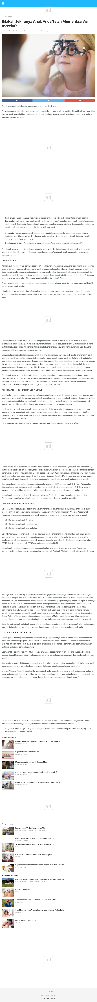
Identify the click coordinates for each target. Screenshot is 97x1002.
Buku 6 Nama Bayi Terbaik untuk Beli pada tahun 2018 (35, 838)
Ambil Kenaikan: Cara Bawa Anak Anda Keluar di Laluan (36, 900)
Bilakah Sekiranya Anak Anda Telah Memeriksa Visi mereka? (37, 741)
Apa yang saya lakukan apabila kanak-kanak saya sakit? (36, 772)
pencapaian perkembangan (43, 283)
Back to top (48, 991)
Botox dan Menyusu (22, 890)
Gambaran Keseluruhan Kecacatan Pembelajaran (33, 855)
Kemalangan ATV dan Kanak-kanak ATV (30, 828)
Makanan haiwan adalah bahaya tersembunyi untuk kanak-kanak (39, 879)
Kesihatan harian (7, 16)
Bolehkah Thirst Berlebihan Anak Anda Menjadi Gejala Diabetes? (39, 782)
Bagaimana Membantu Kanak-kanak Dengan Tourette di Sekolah (39, 865)
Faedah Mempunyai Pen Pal (25, 920)
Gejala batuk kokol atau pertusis (27, 752)
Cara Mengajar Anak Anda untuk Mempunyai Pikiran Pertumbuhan (40, 910)
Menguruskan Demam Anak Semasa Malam (31, 762)
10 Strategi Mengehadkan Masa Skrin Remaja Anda (34, 844)
